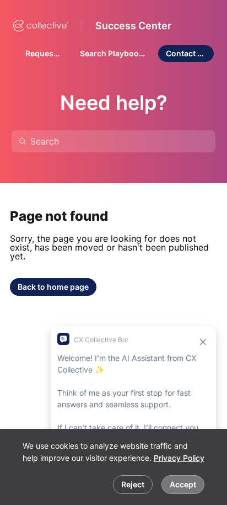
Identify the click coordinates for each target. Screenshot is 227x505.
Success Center (133, 25)
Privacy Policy (179, 458)
